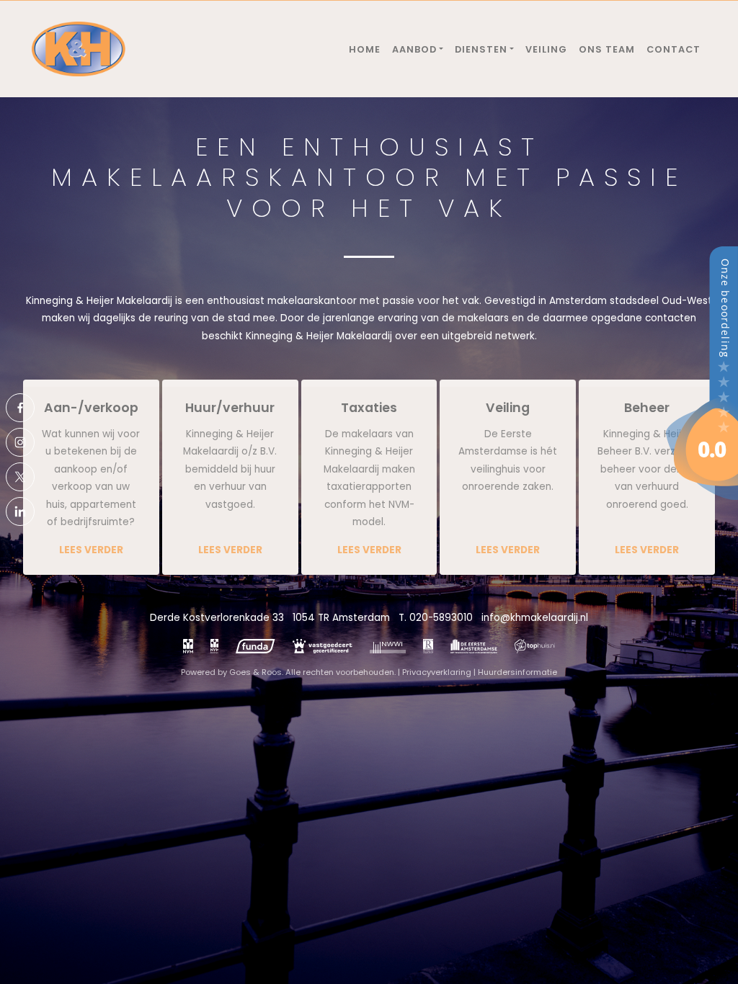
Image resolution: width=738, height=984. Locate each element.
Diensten (481, 49)
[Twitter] (20, 476)
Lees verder (91, 550)
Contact (673, 49)
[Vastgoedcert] (322, 646)
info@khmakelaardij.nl (534, 618)
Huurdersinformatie (517, 672)
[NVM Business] (214, 646)
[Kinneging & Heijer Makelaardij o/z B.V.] (702, 373)
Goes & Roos (255, 672)
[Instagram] (20, 442)
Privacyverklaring (436, 672)
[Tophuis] (535, 646)
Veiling (546, 49)
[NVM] (188, 646)
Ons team (607, 49)
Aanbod (414, 49)
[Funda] (255, 646)
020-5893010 (441, 618)
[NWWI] (388, 646)
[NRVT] (428, 646)
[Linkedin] (20, 511)
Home (365, 49)
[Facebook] (20, 407)
